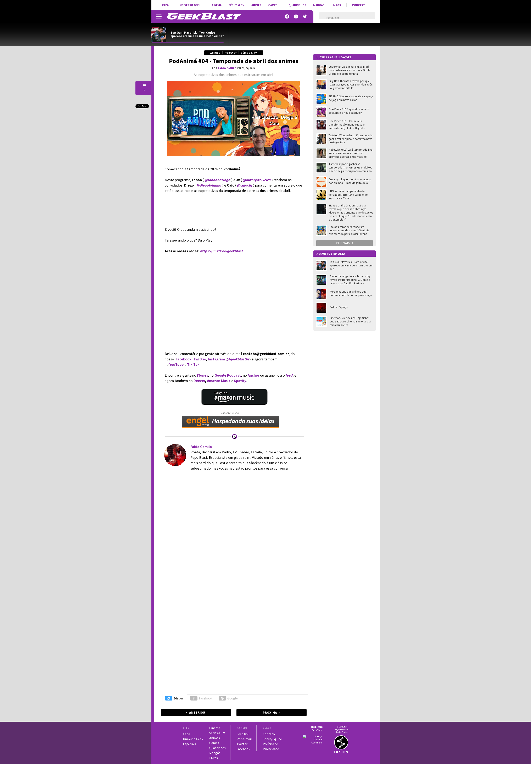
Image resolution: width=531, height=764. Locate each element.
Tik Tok (193, 364)
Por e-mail (244, 739)
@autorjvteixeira (257, 179)
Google (232, 698)
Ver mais (343, 243)
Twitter (199, 359)
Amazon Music (218, 380)
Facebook (183, 359)
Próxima (270, 712)
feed (289, 375)
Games (272, 5)
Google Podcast (227, 375)
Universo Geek (190, 5)
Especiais (189, 744)
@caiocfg (244, 185)
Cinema (217, 5)
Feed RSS (243, 734)
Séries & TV (236, 5)
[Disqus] (233, 531)
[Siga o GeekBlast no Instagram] (296, 16)
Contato (269, 734)
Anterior (197, 712)
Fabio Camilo (201, 446)
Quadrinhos (297, 5)
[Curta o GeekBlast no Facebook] (287, 16)
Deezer (199, 380)
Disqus (179, 698)
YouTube (176, 364)
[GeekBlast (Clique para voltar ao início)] (204, 16)
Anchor (253, 375)
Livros (336, 5)
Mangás (318, 5)
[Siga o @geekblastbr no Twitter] (304, 16)
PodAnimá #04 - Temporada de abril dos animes (233, 61)
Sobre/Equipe (272, 739)
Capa (165, 5)
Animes (256, 5)
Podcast (358, 5)
